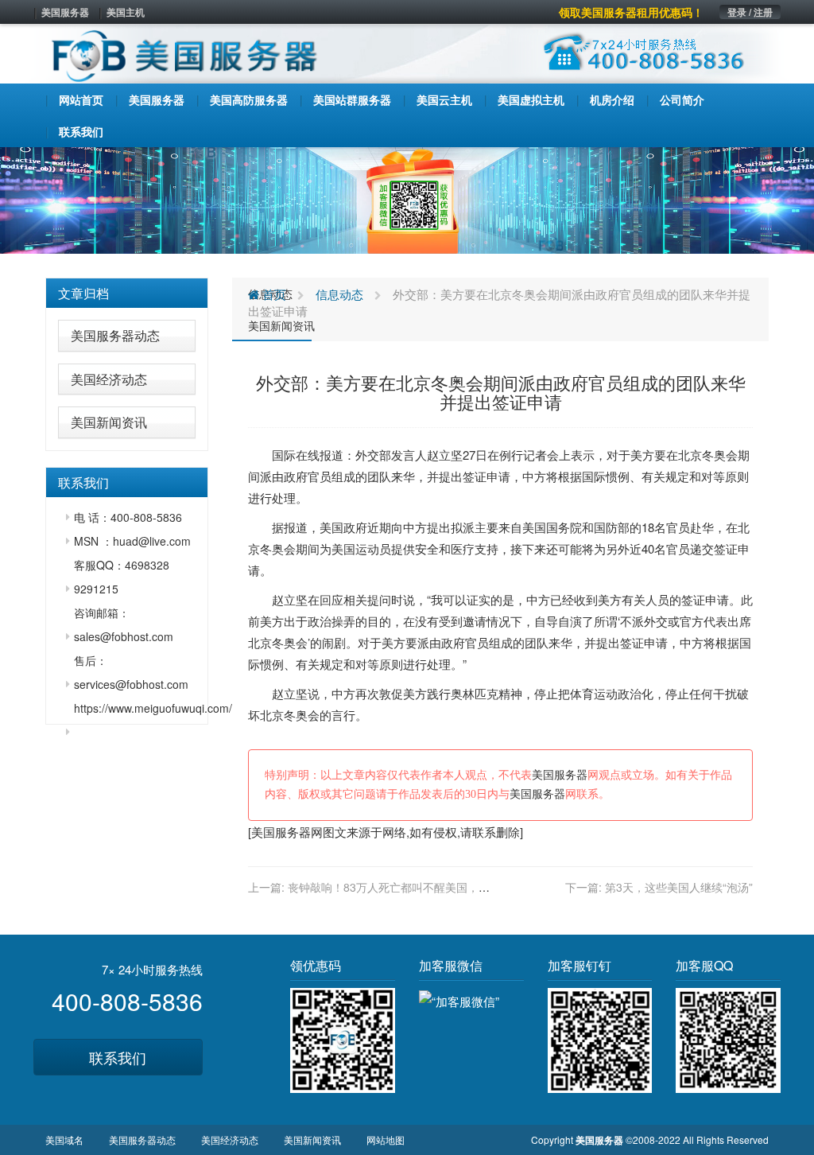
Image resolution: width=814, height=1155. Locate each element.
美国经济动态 (109, 379)
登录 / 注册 (750, 12)
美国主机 (126, 12)
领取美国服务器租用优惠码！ (631, 12)
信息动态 (339, 294)
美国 (331, 527)
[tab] (126, 293)
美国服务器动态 (115, 335)
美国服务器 (65, 12)
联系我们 (117, 1057)
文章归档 (83, 293)
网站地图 (385, 1139)
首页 (272, 294)
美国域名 (64, 1139)
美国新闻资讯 (109, 422)
